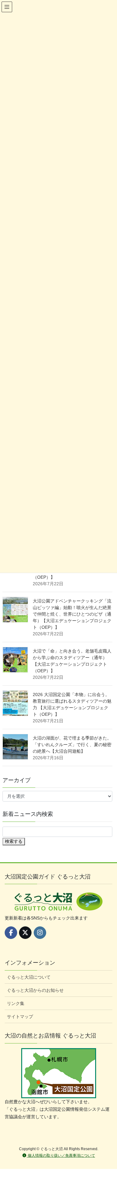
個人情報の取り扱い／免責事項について (61, 1155)
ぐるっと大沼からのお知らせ (35, 990)
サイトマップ (20, 1016)
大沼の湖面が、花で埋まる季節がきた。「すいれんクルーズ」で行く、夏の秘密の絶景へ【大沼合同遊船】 (72, 744)
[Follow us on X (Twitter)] (25, 932)
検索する (13, 841)
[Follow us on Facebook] (11, 932)
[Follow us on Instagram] (40, 932)
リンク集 (15, 1003)
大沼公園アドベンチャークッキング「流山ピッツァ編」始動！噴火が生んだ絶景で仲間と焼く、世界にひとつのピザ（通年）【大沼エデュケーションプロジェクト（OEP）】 (72, 614)
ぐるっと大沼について (29, 977)
